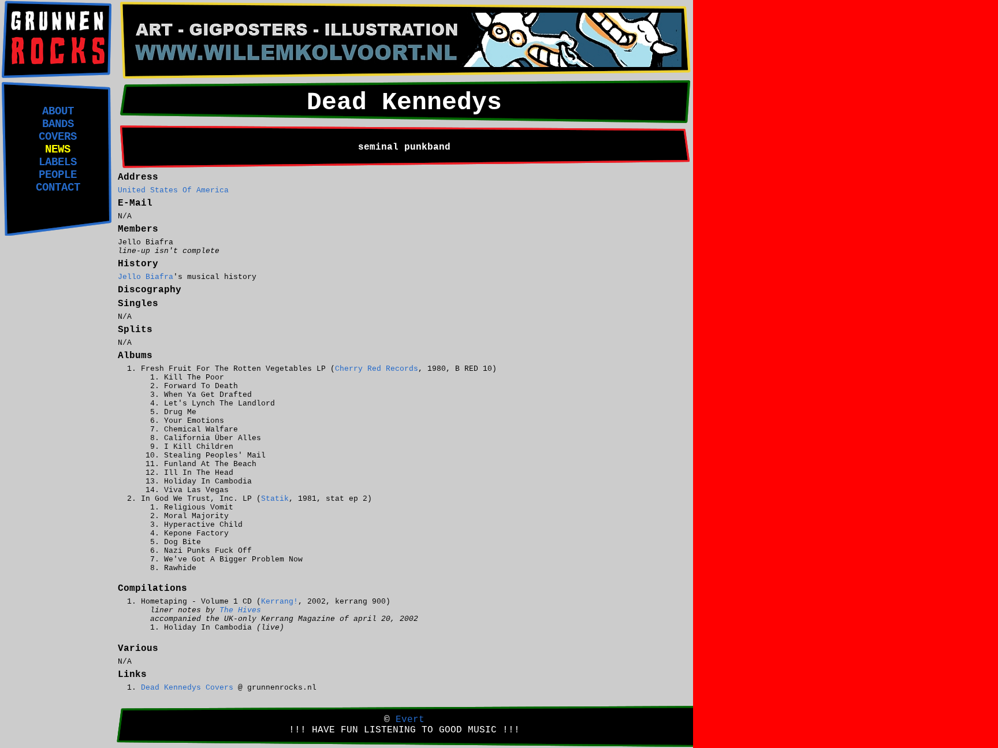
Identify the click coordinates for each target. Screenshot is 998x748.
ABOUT (58, 111)
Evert (410, 719)
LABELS (58, 162)
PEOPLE (58, 175)
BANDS (58, 124)
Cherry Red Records (376, 368)
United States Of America (173, 190)
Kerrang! (279, 601)
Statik (275, 498)
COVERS (58, 137)
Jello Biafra (145, 277)
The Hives (240, 610)
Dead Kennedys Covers (187, 687)
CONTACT (58, 187)
